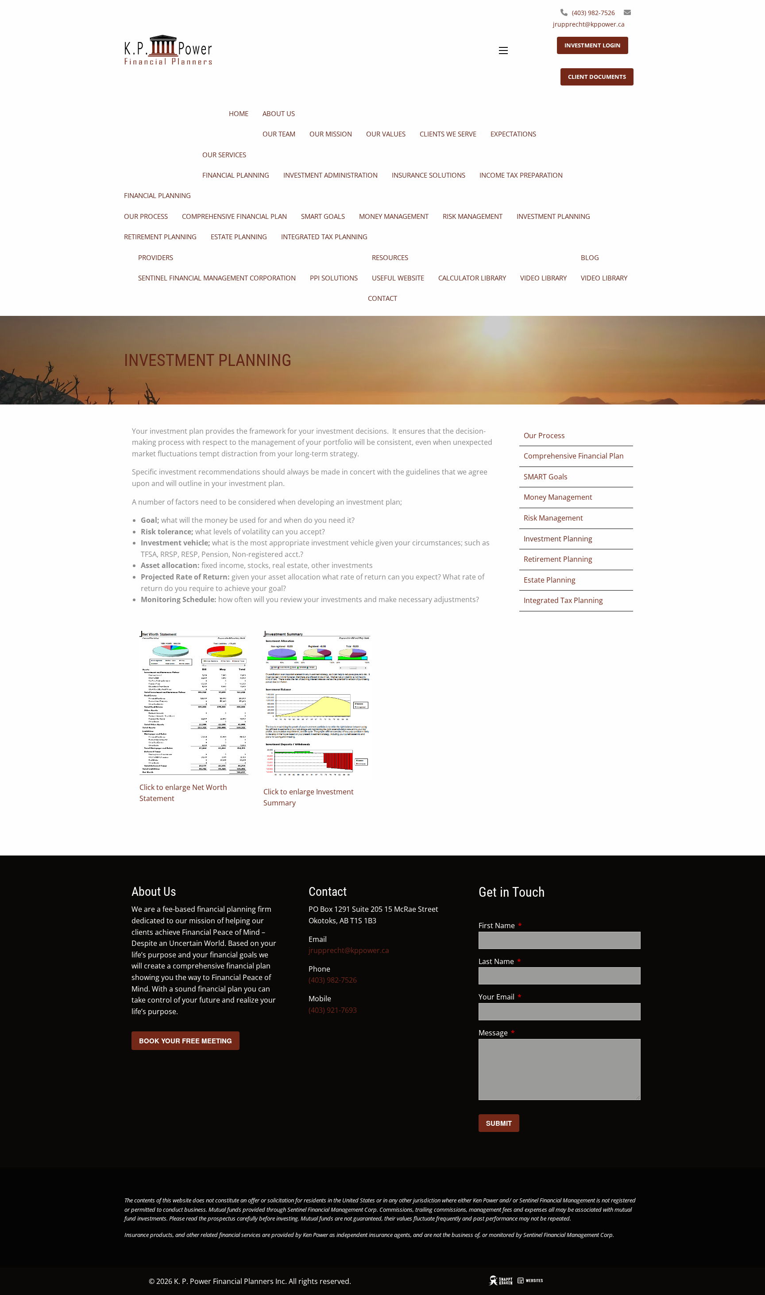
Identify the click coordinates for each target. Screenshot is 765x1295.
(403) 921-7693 (333, 1010)
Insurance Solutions (428, 175)
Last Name (532, 961)
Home (238, 113)
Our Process (146, 216)
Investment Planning (553, 216)
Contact (382, 298)
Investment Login (592, 45)
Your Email (532, 997)
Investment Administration (330, 175)
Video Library (543, 277)
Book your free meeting (185, 1041)
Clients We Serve (448, 133)
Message (529, 1033)
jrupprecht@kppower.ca (589, 24)
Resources (390, 257)
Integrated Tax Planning (324, 236)
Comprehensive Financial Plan (234, 216)
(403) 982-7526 (593, 12)
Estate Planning (239, 236)
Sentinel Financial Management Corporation (217, 277)
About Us (279, 113)
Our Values (386, 133)
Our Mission (330, 133)
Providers (155, 257)
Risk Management (472, 216)
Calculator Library (472, 277)
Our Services (224, 154)
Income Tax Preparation (521, 175)
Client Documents (597, 77)
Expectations (513, 133)
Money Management (394, 216)
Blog (590, 257)
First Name (532, 925)
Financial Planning (235, 175)
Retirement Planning (160, 236)
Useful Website (398, 277)
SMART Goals (323, 216)
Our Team (279, 133)
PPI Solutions (334, 277)
